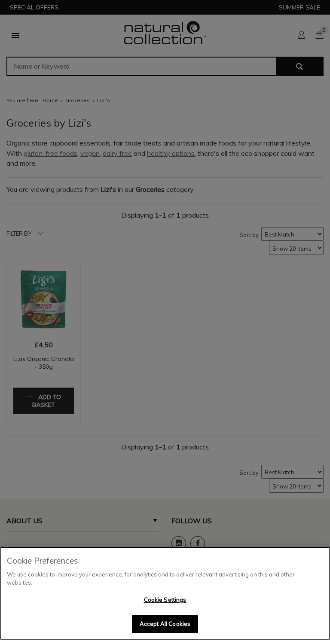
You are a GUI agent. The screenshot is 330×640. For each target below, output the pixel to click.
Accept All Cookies (165, 623)
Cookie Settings (165, 599)
